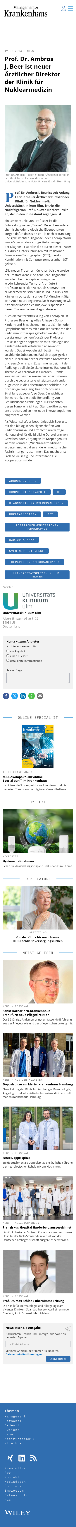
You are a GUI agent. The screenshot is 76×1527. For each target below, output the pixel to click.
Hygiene (12, 1430)
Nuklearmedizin (22, 514)
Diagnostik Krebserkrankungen (36, 503)
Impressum (14, 1490)
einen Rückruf (18, 656)
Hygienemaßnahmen (18, 861)
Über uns (13, 1486)
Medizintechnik (19, 1439)
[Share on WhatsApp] (31, 696)
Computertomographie (27, 492)
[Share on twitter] (14, 696)
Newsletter (15, 1468)
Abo (8, 1472)
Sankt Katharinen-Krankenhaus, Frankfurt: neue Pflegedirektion (27, 1013)
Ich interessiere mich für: (22, 646)
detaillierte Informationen (26, 661)
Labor (10, 1434)
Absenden (58, 1359)
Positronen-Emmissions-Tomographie (37, 527)
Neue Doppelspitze (16, 1158)
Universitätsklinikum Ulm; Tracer (37, 574)
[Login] (63, 8)
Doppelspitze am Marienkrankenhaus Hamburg (38, 1084)
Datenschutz (16, 1495)
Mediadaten (15, 1481)
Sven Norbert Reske (26, 551)
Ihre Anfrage (14, 670)
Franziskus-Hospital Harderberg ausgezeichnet (37, 1227)
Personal (22, 1006)
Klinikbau (14, 1443)
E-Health (13, 1425)
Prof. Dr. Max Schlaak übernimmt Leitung (33, 1301)
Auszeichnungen (27, 1222)
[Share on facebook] (6, 696)
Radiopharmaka (21, 540)
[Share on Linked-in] (23, 696)
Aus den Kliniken (29, 1079)
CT (59, 492)
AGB (8, 1499)
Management (15, 1416)
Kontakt (12, 1477)
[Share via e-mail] (40, 696)
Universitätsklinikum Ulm (22, 613)
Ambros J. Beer (22, 481)
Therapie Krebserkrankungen (34, 562)
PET (50, 514)
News (30, 51)
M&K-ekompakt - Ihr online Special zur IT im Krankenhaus (25, 779)
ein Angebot (17, 651)
